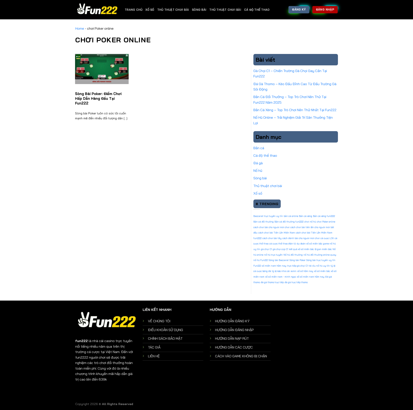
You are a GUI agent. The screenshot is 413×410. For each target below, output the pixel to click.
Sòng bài (199, 9)
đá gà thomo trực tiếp (272, 282)
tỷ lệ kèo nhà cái (281, 271)
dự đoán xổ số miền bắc (309, 243)
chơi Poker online (326, 221)
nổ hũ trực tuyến (273, 254)
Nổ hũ (257, 170)
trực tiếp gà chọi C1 (297, 265)
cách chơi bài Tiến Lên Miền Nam (276, 232)
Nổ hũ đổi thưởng (293, 254)
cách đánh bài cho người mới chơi (301, 238)
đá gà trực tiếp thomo (296, 282)
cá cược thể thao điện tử (282, 243)
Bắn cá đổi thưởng (263, 221)
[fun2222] (96, 9)
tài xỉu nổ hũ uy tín (319, 265)
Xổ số (149, 9)
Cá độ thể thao (257, 9)
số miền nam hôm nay (274, 265)
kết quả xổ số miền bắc (301, 249)
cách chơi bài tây (272, 238)
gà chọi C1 (266, 249)
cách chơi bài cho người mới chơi (271, 227)
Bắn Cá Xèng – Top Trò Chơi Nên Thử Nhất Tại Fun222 (294, 110)
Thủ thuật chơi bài (173, 9)
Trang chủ (133, 9)
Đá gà (258, 163)
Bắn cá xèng (305, 216)
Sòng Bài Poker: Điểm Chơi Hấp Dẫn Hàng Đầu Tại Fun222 (98, 98)
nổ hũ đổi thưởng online (317, 254)
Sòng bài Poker (297, 260)
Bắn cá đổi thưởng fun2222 (289, 221)
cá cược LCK (327, 238)
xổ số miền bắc (322, 271)
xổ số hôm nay (305, 271)
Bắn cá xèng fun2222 (324, 216)
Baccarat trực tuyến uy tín (268, 216)
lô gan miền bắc (323, 249)
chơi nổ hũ (310, 221)
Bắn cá (258, 148)
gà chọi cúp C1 (280, 249)
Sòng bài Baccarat (279, 260)
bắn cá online (291, 216)
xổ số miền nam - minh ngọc (280, 276)
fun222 (81, 341)
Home (79, 28)
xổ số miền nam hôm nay (310, 276)
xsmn (293, 271)
